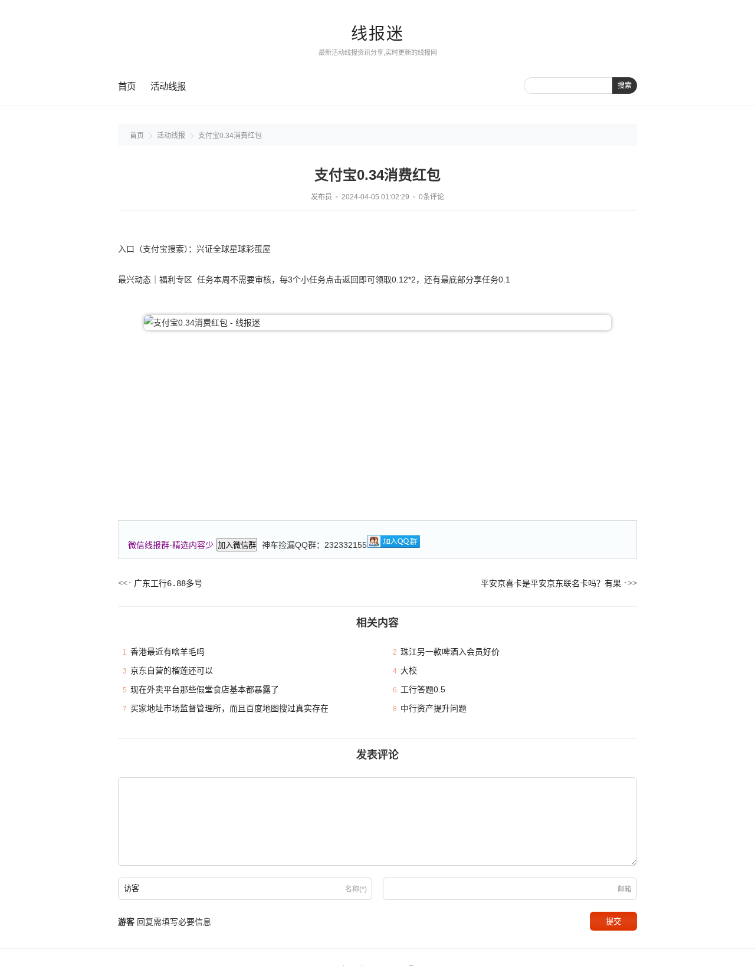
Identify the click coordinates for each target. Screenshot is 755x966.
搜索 (625, 85)
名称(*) (356, 889)
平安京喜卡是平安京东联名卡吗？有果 (551, 583)
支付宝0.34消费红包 (230, 136)
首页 (127, 86)
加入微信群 (237, 545)
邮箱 (625, 889)
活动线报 (168, 86)
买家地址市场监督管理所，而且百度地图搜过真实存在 (229, 708)
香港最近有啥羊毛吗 (167, 651)
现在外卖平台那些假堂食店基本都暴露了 (204, 689)
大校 (409, 670)
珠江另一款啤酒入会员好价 (450, 651)
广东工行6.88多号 (168, 583)
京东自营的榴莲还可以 (171, 670)
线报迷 (377, 34)
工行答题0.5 (423, 689)
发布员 (321, 197)
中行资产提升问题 (434, 708)
